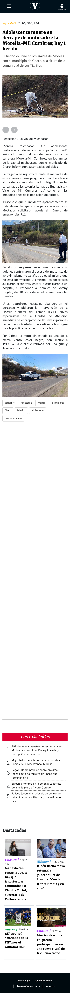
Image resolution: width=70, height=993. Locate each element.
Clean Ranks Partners (28, 986)
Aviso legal (24, 981)
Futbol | (11, 929)
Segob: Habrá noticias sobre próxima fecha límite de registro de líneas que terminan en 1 (35, 773)
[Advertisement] (35, 572)
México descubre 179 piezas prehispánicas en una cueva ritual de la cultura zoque (51, 944)
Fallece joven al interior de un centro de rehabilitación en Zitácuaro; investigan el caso (36, 797)
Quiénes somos (43, 981)
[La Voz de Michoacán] (35, 5)
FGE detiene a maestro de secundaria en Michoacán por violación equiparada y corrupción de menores (37, 750)
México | (44, 862)
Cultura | (12, 860)
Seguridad (8, 23)
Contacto (50, 986)
